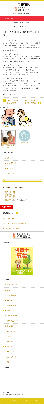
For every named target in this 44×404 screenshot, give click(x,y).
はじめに (8, 290)
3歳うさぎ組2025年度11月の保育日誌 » (31, 101)
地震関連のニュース (11, 199)
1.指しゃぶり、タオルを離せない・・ (9, 126)
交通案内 (8, 362)
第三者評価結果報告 (11, 315)
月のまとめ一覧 (10, 173)
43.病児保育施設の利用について (8, 146)
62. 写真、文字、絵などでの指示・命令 (15, 223)
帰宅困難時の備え (10, 197)
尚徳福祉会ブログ (9, 213)
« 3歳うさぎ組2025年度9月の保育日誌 (13, 101)
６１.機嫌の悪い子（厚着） (11, 229)
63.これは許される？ (9, 218)
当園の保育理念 (10, 326)
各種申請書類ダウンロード (13, 321)
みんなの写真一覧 (10, 163)
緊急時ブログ (6, 207)
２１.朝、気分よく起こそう (24, 126)
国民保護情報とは (10, 194)
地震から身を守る (10, 191)
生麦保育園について (11, 285)
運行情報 (7, 200)
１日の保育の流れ (10, 305)
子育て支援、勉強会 (11, 331)
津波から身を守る (10, 193)
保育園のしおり (10, 310)
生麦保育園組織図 (10, 295)
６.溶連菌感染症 (24, 143)
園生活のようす (10, 336)
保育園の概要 (9, 300)
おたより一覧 (9, 158)
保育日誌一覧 (9, 168)
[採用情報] (22, 261)
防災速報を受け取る (11, 195)
